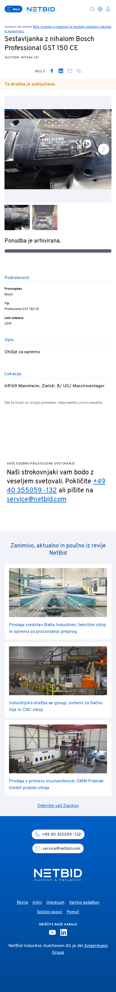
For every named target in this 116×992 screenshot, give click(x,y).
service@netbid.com (36, 499)
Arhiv (37, 902)
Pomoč (73, 912)
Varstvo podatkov (84, 902)
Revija (22, 902)
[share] (79, 70)
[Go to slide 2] (44, 217)
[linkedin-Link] (63, 932)
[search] (92, 9)
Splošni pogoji (49, 912)
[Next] (103, 149)
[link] (52, 71)
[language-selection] (100, 9)
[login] (108, 9)
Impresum (55, 902)
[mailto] (70, 71)
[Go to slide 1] (17, 217)
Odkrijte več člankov (58, 806)
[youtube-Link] (52, 932)
